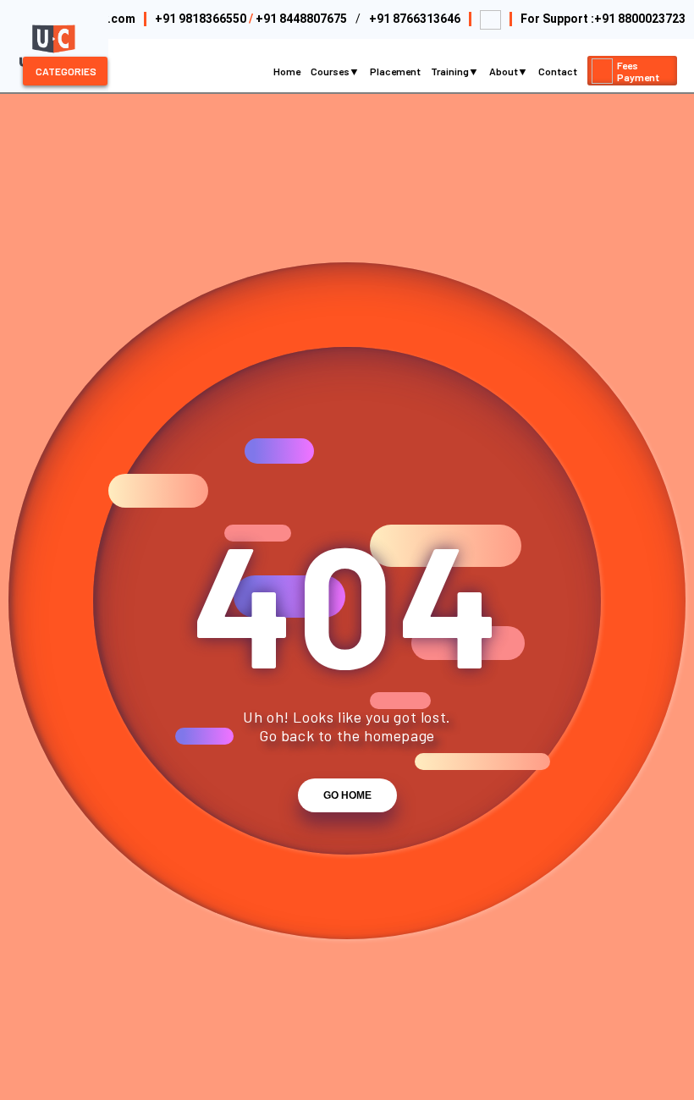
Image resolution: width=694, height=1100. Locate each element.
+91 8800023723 (640, 18)
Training (451, 71)
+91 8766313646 (414, 18)
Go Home (347, 795)
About (504, 71)
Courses (331, 71)
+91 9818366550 (200, 18)
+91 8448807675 (301, 18)
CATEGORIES (66, 71)
